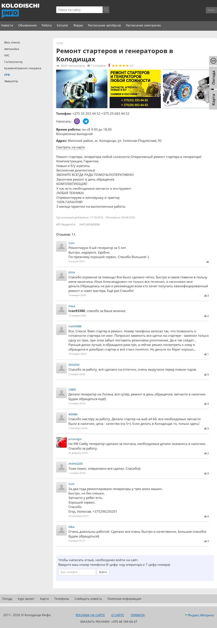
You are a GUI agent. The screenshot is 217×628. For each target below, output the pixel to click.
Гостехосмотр (13, 62)
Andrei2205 (75, 463)
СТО (60, 43)
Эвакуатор (11, 81)
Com (71, 243)
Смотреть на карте (70, 147)
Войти (211, 10)
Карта (44, 599)
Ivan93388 (74, 326)
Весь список (12, 42)
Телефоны (61, 599)
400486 (72, 414)
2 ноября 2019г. (77, 403)
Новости (7, 25)
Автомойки (11, 49)
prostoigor (75, 439)
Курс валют (26, 599)
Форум (78, 25)
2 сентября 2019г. (78, 428)
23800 (72, 389)
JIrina (71, 272)
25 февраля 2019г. (78, 452)
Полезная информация (124, 599)
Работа (47, 25)
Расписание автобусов (104, 25)
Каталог (62, 25)
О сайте (117, 615)
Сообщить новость (88, 599)
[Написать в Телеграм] (85, 121)
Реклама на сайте (90, 615)
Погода (7, 599)
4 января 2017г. (77, 540)
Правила (138, 615)
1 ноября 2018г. (77, 473)
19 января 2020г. (77, 295)
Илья (71, 306)
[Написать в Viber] (77, 121)
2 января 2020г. (77, 374)
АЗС (6, 55)
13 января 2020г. (77, 353)
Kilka (71, 527)
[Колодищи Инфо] (20, 11)
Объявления (27, 25)
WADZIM (73, 365)
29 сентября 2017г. (78, 516)
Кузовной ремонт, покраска (22, 68)
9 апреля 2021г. (77, 261)
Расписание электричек (143, 25)
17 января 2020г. (77, 315)
